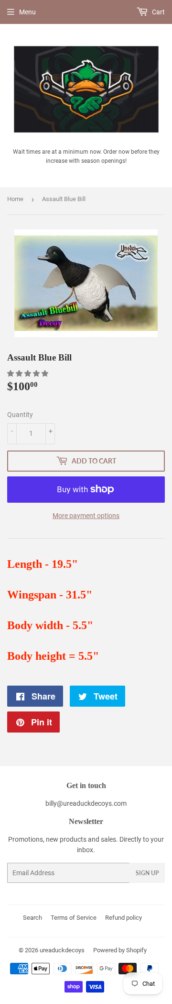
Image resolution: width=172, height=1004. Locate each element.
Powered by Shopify (120, 950)
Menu (27, 12)
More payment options (86, 515)
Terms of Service (74, 917)
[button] (28, 373)
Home (15, 199)
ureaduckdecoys (62, 950)
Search (32, 917)
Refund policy (123, 917)
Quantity (20, 414)
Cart (157, 12)
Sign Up (147, 873)
